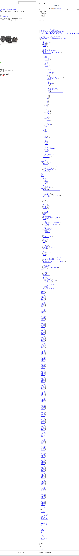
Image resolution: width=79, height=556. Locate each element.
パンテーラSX (45, 253)
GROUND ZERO (45, 212)
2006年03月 (43, 503)
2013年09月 (43, 426)
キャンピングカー (46, 157)
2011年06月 (43, 450)
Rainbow (46, 225)
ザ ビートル (48, 156)
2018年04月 (43, 378)
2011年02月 (43, 453)
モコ (47, 116)
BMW (46, 136)
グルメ (46, 182)
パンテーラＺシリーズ (46, 252)
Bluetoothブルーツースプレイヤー (50, 218)
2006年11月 (43, 497)
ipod (43, 235)
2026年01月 (43, 297)
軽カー (46, 129)
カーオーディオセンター (47, 216)
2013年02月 (43, 432)
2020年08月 (43, 354)
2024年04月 (43, 315)
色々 (45, 183)
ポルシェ (46, 140)
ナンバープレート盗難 (46, 42)
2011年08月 (43, 448)
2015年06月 (43, 408)
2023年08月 (43, 322)
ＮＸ (47, 96)
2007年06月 (43, 491)
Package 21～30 (47, 232)
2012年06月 (43, 439)
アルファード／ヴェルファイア (51, 89)
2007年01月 (43, 495)
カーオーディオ (43, 199)
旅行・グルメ (47, 186)
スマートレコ (45, 207)
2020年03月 (43, 358)
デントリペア (47, 285)
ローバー (46, 146)
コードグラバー (45, 49)
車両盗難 (44, 44)
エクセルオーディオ (44, 526)
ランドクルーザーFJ (50, 83)
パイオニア (45, 210)
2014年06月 (43, 418)
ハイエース (48, 87)
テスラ (46, 57)
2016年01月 (43, 402)
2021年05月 (43, 346)
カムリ (48, 76)
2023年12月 (43, 319)
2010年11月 (43, 456)
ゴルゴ (44, 254)
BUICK (46, 64)
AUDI (46, 138)
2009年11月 (43, 466)
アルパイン (45, 204)
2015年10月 (43, 404)
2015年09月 (43, 405)
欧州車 (44, 130)
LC (47, 102)
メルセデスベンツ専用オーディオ (48, 228)
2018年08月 (43, 375)
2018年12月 (43, 371)
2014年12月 (43, 413)
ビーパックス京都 (44, 523)
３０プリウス (49, 73)
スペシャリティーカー (46, 159)
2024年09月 (43, 311)
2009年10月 (43, 467)
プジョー (46, 141)
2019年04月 (43, 368)
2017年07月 (43, 386)
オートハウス (43, 516)
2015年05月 (43, 409)
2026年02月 (43, 296)
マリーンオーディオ (46, 211)
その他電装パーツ (46, 221)
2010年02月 (43, 464)
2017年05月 (43, 388)
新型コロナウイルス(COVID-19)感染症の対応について (51, 190)
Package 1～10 (47, 230)
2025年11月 (43, 299)
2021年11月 (43, 341)
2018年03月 (43, 379)
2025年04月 (43, 305)
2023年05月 (43, 325)
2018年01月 (43, 381)
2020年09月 (43, 353)
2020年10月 (43, 352)
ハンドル (44, 273)
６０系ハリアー (49, 90)
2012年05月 (43, 440)
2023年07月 (43, 323)
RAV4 (48, 75)
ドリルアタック (45, 48)
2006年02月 (43, 504)
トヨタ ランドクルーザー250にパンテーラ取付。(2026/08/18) (49, 29)
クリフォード (43, 529)
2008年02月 (43, 485)
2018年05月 (43, 377)
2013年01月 (43, 433)
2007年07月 (43, 490)
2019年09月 (43, 363)
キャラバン (48, 113)
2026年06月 (43, 293)
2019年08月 (43, 364)
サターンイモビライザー (47, 244)
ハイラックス (49, 79)
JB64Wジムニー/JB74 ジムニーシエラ (52, 128)
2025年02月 (43, 307)
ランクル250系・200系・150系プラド (52, 88)
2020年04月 (43, 357)
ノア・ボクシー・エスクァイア (51, 72)
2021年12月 (43, 340)
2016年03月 (43, 400)
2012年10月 (43, 436)
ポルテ (48, 86)
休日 (45, 179)
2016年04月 (43, 399)
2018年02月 (43, 380)
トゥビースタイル (44, 515)
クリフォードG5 (45, 250)
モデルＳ (48, 58)
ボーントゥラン (43, 522)
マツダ (46, 122)
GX (47, 101)
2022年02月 (43, 338)
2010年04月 (43, 462)
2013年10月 (43, 425)
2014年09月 (43, 416)
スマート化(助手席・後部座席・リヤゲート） (56, 92)
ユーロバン (48, 139)
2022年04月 (43, 336)
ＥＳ (47, 100)
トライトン (48, 110)
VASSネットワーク (46, 265)
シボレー (46, 60)
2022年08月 (43, 333)
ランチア (46, 153)
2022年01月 (43, 339)
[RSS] (42, 548)
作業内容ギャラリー (48, 187)
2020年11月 (43, 351)
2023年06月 (43, 324)
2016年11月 (43, 393)
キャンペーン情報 (46, 196)
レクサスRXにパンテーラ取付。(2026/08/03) (47, 37)
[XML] (42, 549)
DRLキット (45, 203)
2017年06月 (43, 387)
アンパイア (43, 532)
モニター (44, 219)
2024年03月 (43, 316)
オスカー (42, 539)
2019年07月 (43, 365)
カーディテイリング (46, 278)
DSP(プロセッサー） (46, 213)
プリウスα (48, 84)
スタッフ (42, 176)
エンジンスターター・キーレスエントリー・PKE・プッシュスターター (54, 261)
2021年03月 (43, 348)
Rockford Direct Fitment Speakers (48, 238)
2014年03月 (43, 421)
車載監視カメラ (45, 163)
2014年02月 (43, 422)
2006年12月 (43, 496)
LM (41, 173)
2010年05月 (43, 461)
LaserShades (45, 274)
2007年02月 (43, 494)
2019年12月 (43, 361)
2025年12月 (43, 298)
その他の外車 (45, 160)
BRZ (47, 106)
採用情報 (24, 8)
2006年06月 (43, 500)
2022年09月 (43, 332)
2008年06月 (43, 481)
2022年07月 (43, 334)
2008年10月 (43, 478)
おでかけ (46, 181)
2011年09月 (43, 447)
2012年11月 (43, 435)
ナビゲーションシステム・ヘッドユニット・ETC (50, 217)
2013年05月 (43, 430)
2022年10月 (43, 331)
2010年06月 (43, 460)
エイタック (43, 535)
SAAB (46, 131)
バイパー (44, 255)
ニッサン (46, 112)
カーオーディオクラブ (44, 524)
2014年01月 (43, 423)
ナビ (44, 242)
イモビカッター (45, 51)
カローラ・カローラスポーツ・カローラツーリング (55, 77)
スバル (46, 105)
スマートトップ (47, 223)
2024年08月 (43, 312)
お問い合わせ (29, 8)
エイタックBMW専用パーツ (49, 154)
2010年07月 (43, 459)
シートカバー (45, 272)
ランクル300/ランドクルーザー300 (52, 78)
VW (45, 155)
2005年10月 (43, 507)
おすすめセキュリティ (46, 264)
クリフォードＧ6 (45, 246)
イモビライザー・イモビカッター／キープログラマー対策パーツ (53, 257)
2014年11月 (43, 414)
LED (45, 234)
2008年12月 (43, 476)
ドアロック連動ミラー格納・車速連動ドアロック (52, 222)
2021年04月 (43, 347)
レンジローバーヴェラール (51, 148)
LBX (47, 104)
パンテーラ (43, 530)
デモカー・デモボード (46, 193)
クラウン (48, 71)
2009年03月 (43, 473)
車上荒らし (45, 41)
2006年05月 (43, 501)
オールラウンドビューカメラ (47, 162)
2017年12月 (43, 382)
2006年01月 (43, 505)
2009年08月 (43, 469)
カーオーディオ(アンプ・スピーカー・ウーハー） (50, 224)
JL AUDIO (44, 215)
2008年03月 (43, 484)
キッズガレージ (43, 511)
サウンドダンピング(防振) (47, 236)
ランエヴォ (48, 111)
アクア (48, 85)
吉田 (44, 185)
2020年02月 (43, 359)
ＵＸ (47, 99)
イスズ (46, 126)
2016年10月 (43, 394)
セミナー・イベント (46, 192)
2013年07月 (43, 428)
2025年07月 (43, 302)
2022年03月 (43, 337)
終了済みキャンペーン (46, 197)
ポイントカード (45, 189)
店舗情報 (42, 188)
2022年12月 (43, 329)
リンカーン (46, 66)
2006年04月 (43, 502)
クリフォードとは (46, 266)
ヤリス (48, 82)
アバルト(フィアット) (50, 150)
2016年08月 (43, 396)
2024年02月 (43, 317)
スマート (46, 135)
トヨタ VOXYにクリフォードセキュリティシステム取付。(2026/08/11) (51, 32)
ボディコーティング (48, 279)
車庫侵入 (44, 46)
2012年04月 (43, 441)
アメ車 (44, 55)
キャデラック (47, 65)
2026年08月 (43, 291)
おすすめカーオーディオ (47, 229)
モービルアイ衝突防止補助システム (48, 169)
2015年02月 (43, 411)
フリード (48, 120)
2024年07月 (43, 313)
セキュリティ (45, 268)
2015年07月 (43, 407)
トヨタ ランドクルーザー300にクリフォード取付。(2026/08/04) (50, 36)
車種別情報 (45, 277)
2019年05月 (43, 367)
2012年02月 (43, 443)
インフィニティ (47, 117)
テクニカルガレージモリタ (45, 528)
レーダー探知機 (45, 171)
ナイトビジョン (45, 164)
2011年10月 (43, 446)
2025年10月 (43, 300)
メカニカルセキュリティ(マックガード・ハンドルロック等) (52, 259)
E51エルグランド (49, 115)
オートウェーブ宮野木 (44, 519)
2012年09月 (43, 437)
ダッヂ (46, 56)
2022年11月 (43, 330)
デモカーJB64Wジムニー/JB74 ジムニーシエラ (52, 195)
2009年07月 (43, 470)
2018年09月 (43, 374)
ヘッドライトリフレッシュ (49, 282)
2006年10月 (43, 498)
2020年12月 (43, 350)
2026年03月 (43, 295)
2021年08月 (43, 343)
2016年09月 (43, 395)
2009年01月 (43, 475)
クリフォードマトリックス (47, 251)
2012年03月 (43, 442)
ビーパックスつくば (44, 514)
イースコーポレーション (45, 536)
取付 (45, 180)
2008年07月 (43, 480)
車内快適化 (29, 6)
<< (40, 12)
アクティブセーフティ (46, 206)
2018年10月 (43, 373)
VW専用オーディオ (46, 227)
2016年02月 (43, 401)
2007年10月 (43, 487)
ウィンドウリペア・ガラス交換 (50, 284)
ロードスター (49, 124)
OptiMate (44, 249)
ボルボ (46, 133)
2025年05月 (43, 304)
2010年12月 (43, 455)
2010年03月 (43, 463)
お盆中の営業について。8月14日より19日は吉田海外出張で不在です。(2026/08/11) (52, 31)
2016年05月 (43, 398)
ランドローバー (47, 147)
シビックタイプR (49, 119)
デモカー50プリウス (48, 194)
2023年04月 (43, 326)
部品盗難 (44, 43)
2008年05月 (43, 482)
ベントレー (46, 144)
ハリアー (48, 69)
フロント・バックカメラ (49, 168)
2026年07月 (43, 292)
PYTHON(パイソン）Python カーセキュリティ (50, 267)
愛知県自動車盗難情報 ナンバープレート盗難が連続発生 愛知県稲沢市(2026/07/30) (53, 38)
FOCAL (44, 202)
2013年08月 (43, 427)
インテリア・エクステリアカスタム (48, 288)
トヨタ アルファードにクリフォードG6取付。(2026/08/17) (49, 30)
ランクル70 (48, 81)
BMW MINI (46, 137)
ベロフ (44, 241)
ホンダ (46, 118)
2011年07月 (43, 449)
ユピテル (44, 201)
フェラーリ (46, 151)
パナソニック (45, 208)
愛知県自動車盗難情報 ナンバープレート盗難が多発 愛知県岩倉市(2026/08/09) (52, 35)
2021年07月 (43, 344)
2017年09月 (43, 384)
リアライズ (43, 512)
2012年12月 (43, 434)
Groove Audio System (46, 237)
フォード (46, 63)
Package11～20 (47, 231)
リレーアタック (45, 245)
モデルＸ (48, 59)
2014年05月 (43, 419)
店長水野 (44, 178)
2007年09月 (43, 488)
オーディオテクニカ (44, 538)
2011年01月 (43, 454)
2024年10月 (43, 310)
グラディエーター (49, 62)
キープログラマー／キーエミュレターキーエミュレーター (52, 52)
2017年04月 (43, 389)
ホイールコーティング (48, 281)
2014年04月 (43, 420)
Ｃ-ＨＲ (48, 70)
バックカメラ (47, 167)
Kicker (44, 214)
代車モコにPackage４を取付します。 (5, 16)
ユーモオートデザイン (44, 518)
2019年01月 (43, 370)
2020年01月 (43, 360)
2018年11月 (43, 372)
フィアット (46, 149)
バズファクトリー (44, 517)
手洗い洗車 (46, 287)
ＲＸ (47, 97)
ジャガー (46, 143)
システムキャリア (46, 275)
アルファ (42, 537)
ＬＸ (47, 98)
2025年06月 (43, 303)
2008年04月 (43, 483)
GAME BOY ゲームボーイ (47, 53)
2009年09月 (43, 468)
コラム (42, 175)
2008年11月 (43, 477)
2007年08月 (43, 489)
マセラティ (46, 132)
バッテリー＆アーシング (47, 262)
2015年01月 (43, 412)
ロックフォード (45, 205)
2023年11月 (43, 320)
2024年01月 (43, 318)
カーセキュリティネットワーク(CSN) (49, 50)
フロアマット (45, 271)
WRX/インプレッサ (50, 107)
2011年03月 (43, 452)
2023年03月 (43, 327)
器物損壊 (44, 45)
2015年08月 (43, 406)
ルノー (46, 142)
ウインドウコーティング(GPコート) (50, 280)
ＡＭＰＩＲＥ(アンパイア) (49, 258)
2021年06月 (43, 345)
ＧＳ (47, 95)
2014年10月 (43, 415)
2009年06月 (43, 471)
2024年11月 (43, 309)
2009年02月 (43, 474)
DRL (43, 200)
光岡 (45, 125)
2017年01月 (43, 391)
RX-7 (47, 123)
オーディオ (45, 240)
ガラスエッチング (46, 260)
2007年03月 (43, 493)
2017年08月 (43, 385)
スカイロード (43, 521)
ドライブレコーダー (46, 170)
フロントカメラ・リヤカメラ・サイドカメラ (50, 166)
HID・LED (44, 239)
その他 (42, 269)
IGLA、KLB (45, 248)
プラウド (42, 525)
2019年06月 (43, 366)
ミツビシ (46, 109)
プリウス (48, 91)
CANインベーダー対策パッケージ (48, 247)
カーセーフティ (43, 161)
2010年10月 (43, 457)
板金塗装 (46, 286)
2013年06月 (43, 429)
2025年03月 (43, 306)
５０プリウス (49, 68)
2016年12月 (43, 392)
